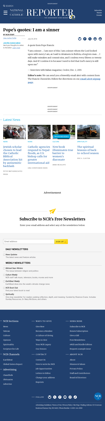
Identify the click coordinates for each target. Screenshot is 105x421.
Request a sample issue (80, 349)
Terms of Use (56, 405)
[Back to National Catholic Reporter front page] (42, 14)
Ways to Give (41, 340)
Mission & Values (77, 364)
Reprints (40, 382)
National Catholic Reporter (98, 396)
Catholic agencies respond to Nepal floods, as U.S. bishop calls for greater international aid (39, 155)
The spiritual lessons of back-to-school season (88, 150)
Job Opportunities (44, 369)
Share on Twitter (90, 38)
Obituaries (8, 379)
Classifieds (8, 375)
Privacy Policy (76, 369)
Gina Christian (34, 168)
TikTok (75, 397)
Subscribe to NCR (77, 326)
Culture (55, 142)
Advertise (7, 384)
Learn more (16, 48)
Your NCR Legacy (43, 344)
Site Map (76, 405)
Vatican (6, 331)
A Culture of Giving (44, 335)
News (5, 142)
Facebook (59, 397)
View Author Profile (9, 38)
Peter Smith (8, 171)
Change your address (45, 377)
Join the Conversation (11, 43)
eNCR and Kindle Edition (81, 344)
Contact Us (40, 360)
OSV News (43, 168)
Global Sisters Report (12, 364)
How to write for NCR (45, 364)
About (72, 360)
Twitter (54, 397)
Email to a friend (95, 38)
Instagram (70, 397)
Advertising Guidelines (43, 405)
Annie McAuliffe (59, 165)
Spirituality (82, 142)
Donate (99, 15)
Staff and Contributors (80, 373)
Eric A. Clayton (83, 158)
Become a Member (44, 331)
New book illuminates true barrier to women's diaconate (62, 153)
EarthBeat (8, 360)
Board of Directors (78, 377)
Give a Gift (74, 335)
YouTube (65, 397)
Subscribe (98, 10)
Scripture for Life (11, 349)
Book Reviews (62, 136)
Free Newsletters (77, 340)
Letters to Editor (43, 373)
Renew (99, 13)
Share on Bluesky (79, 38)
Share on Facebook (84, 38)
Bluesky (49, 397)
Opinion (7, 340)
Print (100, 38)
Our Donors (41, 349)
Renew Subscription (79, 331)
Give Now (40, 326)
